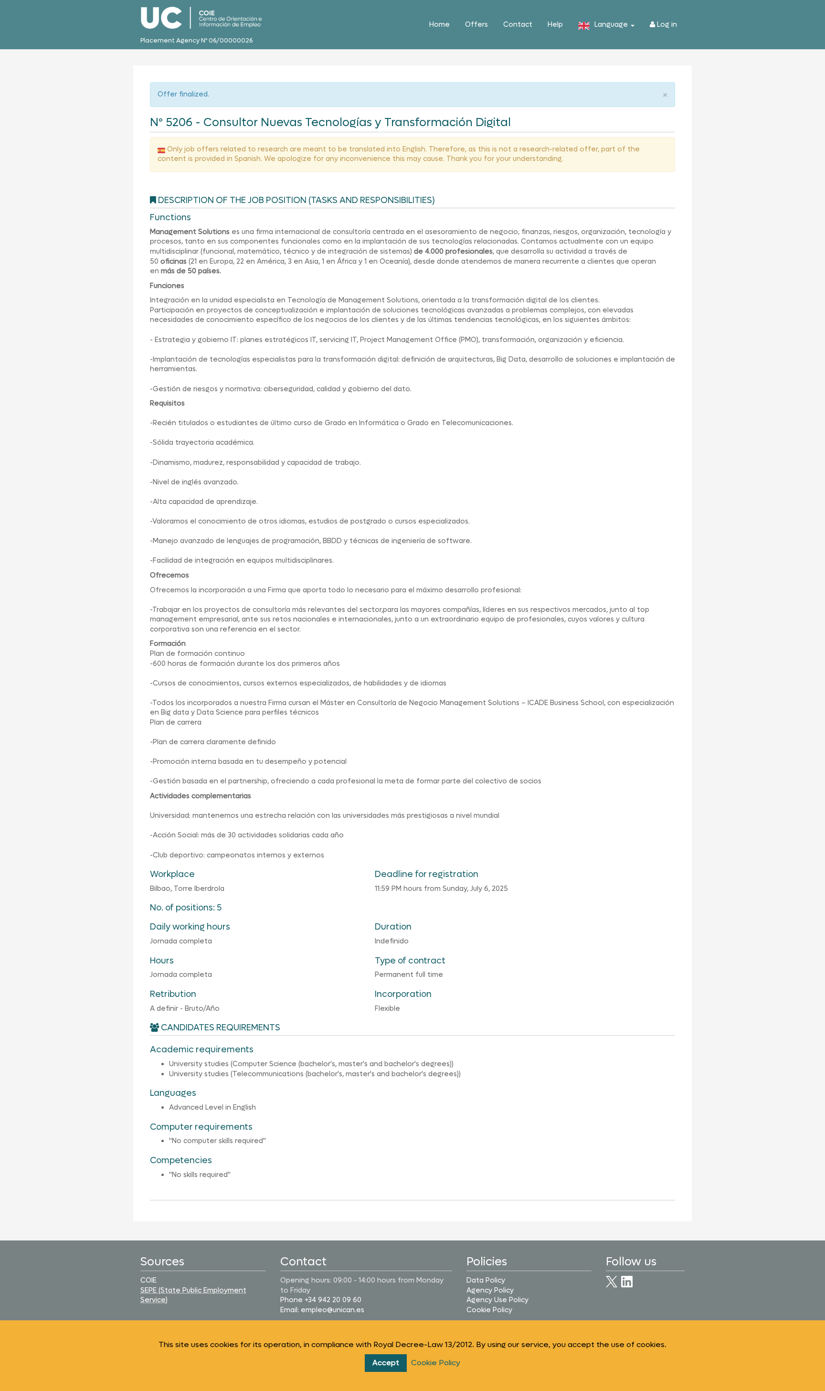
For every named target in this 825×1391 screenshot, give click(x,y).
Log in (666, 24)
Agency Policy (490, 1290)
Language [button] (612, 24)
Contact (517, 24)
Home (439, 24)
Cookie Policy (435, 1363)
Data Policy (485, 1280)
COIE (148, 1280)
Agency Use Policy (497, 1300)
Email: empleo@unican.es (322, 1310)
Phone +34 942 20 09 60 (320, 1300)
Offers (476, 24)
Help (555, 24)
